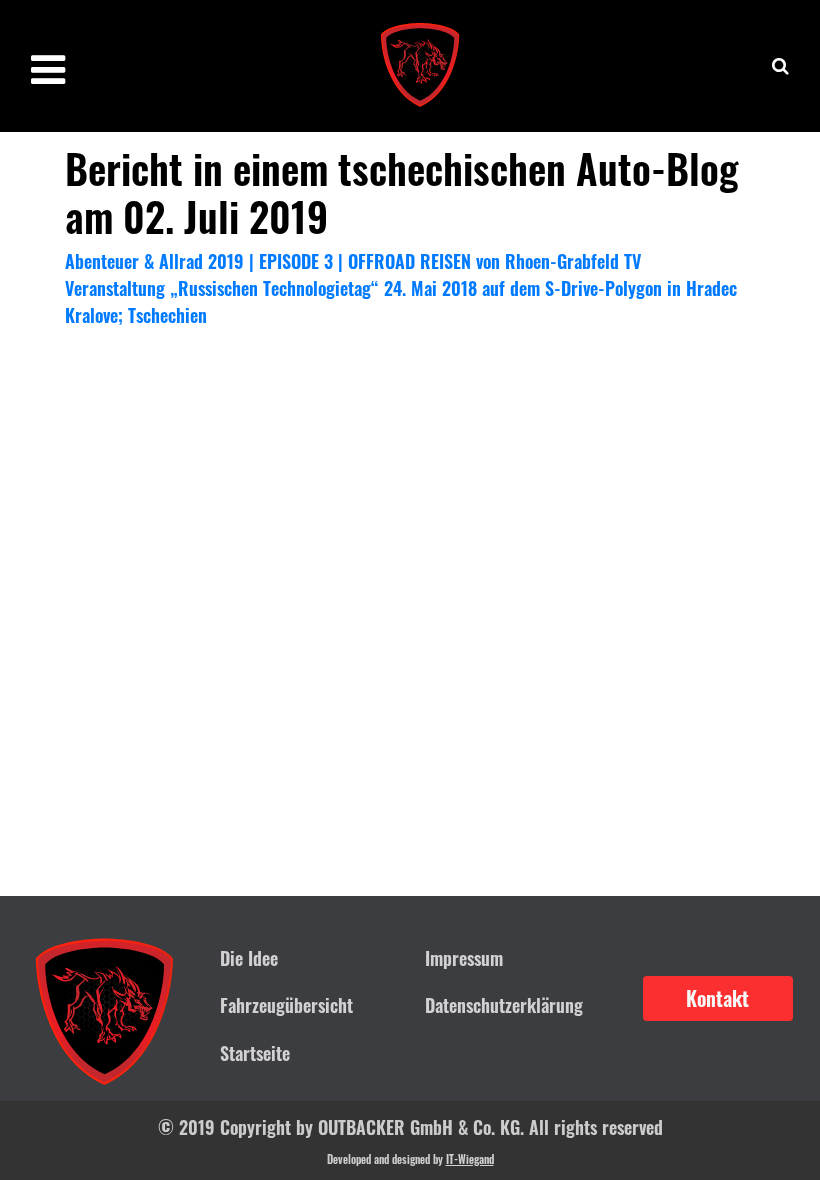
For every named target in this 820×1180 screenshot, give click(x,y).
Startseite (255, 1053)
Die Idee (249, 958)
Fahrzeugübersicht (286, 1005)
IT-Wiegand (470, 1159)
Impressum (464, 958)
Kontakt (717, 998)
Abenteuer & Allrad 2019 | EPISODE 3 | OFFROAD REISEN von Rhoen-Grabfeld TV (353, 261)
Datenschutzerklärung (504, 1005)
